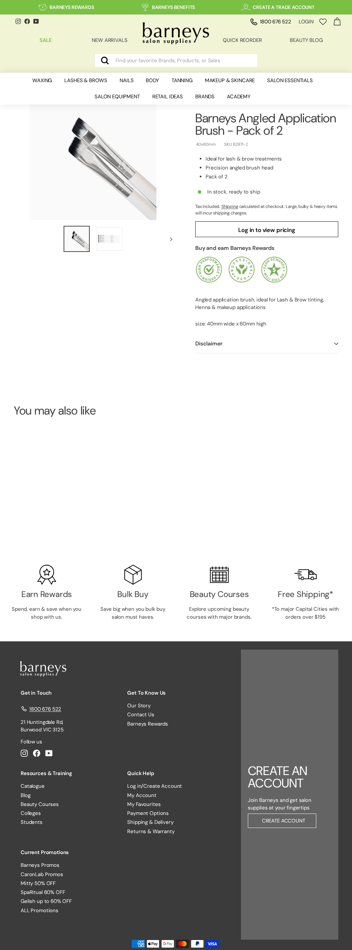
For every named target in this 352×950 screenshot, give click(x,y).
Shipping (229, 206)
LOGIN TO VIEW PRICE (38, 529)
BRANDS (204, 96)
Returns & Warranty (150, 831)
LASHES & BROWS (85, 80)
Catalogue (33, 786)
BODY (152, 80)
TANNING (182, 80)
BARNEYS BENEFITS (173, 7)
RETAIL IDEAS (167, 96)
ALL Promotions (39, 910)
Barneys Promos (40, 865)
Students (32, 822)
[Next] (168, 239)
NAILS (126, 80)
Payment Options (148, 813)
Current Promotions (45, 852)
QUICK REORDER (242, 40)
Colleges (31, 813)
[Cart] (337, 21)
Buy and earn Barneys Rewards (234, 248)
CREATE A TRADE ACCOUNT (284, 7)
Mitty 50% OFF (38, 883)
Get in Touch (36, 692)
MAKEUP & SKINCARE (230, 80)
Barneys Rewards (147, 723)
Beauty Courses (40, 804)
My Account (141, 795)
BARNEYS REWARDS (72, 7)
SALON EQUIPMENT (117, 96)
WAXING (42, 80)
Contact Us (140, 714)
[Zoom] (93, 156)
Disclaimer (208, 343)
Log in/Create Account (154, 786)
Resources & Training (46, 773)
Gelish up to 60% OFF (46, 901)
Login (306, 21)
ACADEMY (239, 96)
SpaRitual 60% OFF (43, 892)
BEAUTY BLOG (306, 40)
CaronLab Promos (42, 874)
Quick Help (140, 773)
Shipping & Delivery (150, 822)
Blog (25, 795)
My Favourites (144, 804)
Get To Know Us (146, 692)
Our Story (139, 705)
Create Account (283, 820)
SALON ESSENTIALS (290, 80)
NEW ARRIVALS (109, 40)
